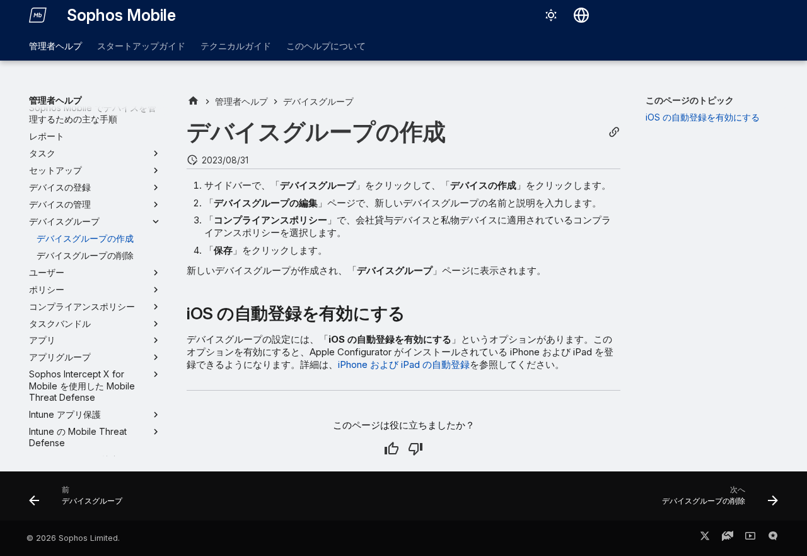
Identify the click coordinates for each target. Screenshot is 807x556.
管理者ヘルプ (55, 45)
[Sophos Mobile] (38, 15)
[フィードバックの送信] (773, 538)
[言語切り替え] (581, 15)
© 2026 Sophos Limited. (73, 538)
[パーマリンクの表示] (614, 132)
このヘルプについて (326, 45)
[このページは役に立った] (391, 448)
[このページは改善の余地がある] (415, 448)
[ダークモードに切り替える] (551, 15)
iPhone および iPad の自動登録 (404, 364)
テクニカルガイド (235, 45)
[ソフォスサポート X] (705, 538)
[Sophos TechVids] (750, 538)
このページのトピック (690, 100)
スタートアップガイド (141, 45)
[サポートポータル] (727, 538)
